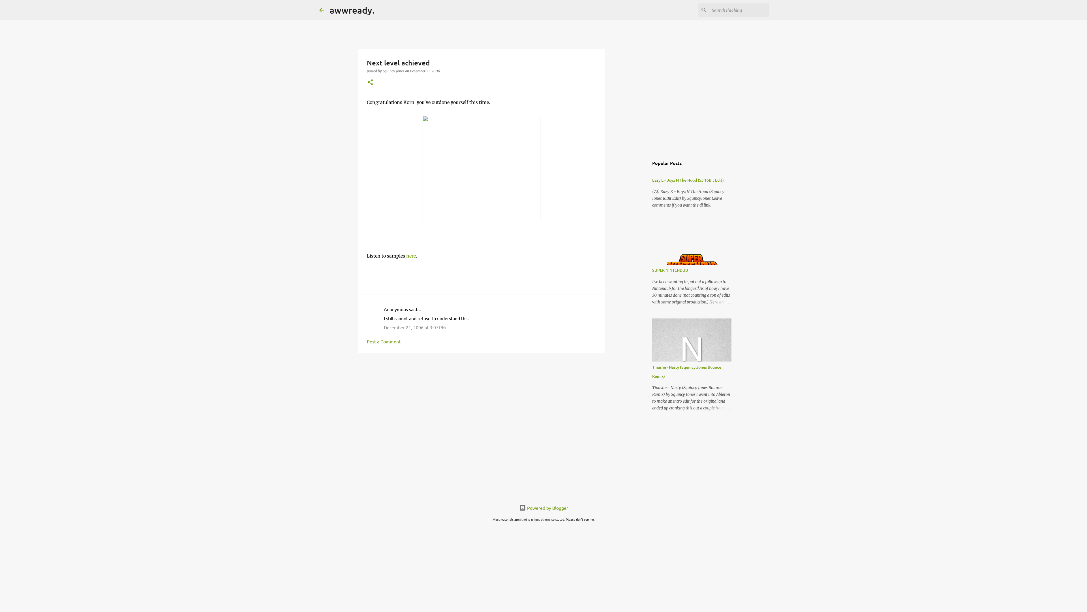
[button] (370, 82)
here (411, 256)
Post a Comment (384, 341)
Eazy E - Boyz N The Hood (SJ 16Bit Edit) (688, 180)
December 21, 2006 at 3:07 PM (415, 327)
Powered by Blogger (547, 508)
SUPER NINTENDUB (670, 270)
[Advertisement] (481, 401)
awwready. (352, 10)
